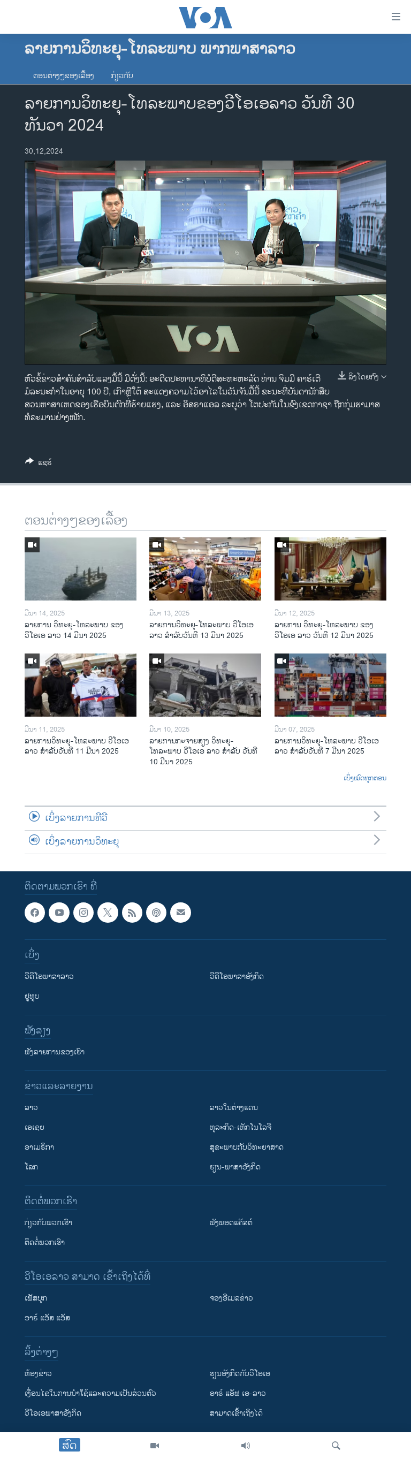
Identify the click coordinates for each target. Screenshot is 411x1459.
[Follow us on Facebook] (35, 912)
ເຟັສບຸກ (36, 1298)
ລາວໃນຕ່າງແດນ (234, 1107)
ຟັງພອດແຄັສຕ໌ (231, 1222)
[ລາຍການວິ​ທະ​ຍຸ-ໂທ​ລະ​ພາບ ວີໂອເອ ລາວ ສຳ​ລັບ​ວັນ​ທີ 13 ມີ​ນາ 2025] (205, 569)
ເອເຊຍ (34, 1127)
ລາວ (31, 1107)
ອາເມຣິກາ (39, 1147)
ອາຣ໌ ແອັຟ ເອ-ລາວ (238, 1393)
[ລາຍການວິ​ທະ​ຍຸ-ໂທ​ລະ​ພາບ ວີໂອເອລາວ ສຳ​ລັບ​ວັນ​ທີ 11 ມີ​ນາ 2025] (80, 685)
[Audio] (246, 1445)
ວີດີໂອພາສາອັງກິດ (237, 976)
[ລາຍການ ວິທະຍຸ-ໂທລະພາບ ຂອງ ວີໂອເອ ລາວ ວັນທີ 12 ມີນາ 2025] (330, 569)
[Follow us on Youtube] (59, 912)
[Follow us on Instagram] (83, 912)
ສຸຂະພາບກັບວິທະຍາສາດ (247, 1147)
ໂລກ (31, 1167)
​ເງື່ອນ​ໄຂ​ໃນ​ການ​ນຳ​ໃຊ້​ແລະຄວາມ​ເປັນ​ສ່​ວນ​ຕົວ (90, 1393)
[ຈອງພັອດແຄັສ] (180, 912)
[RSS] (132, 912)
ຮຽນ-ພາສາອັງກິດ (235, 1167)
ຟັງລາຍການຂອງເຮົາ (55, 1052)
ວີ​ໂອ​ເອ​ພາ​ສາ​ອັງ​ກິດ (53, 1413)
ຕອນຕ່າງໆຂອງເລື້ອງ (63, 76)
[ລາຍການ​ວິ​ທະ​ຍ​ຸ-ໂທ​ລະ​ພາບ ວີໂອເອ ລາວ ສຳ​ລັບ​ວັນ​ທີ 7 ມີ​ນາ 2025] (330, 685)
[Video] (155, 1445)
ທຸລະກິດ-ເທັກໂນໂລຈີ (240, 1127)
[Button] (38, 464)
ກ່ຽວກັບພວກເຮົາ (48, 1222)
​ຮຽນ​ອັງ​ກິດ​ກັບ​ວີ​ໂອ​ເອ (240, 1373)
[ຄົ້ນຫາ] (336, 1445)
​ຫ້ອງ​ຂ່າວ (38, 1373)
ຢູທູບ (32, 996)
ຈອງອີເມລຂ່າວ (231, 1298)
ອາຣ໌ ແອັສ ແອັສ (47, 1318)
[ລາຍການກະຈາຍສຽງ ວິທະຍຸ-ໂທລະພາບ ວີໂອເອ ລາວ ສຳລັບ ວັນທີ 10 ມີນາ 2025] (205, 685)
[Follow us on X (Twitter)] (107, 912)
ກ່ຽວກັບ (122, 76)
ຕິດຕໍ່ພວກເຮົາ (45, 1242)
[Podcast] (156, 912)
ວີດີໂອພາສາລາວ (49, 976)
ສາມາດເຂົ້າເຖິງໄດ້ (236, 1413)
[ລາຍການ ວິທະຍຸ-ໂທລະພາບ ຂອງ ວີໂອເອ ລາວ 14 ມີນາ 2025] (80, 569)
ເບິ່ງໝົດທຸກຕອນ (365, 778)
